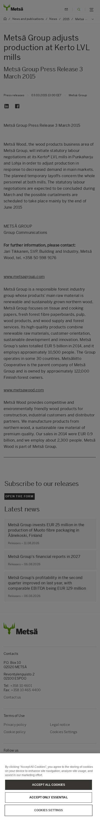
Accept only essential (48, 797)
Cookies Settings (48, 810)
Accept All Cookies (48, 784)
